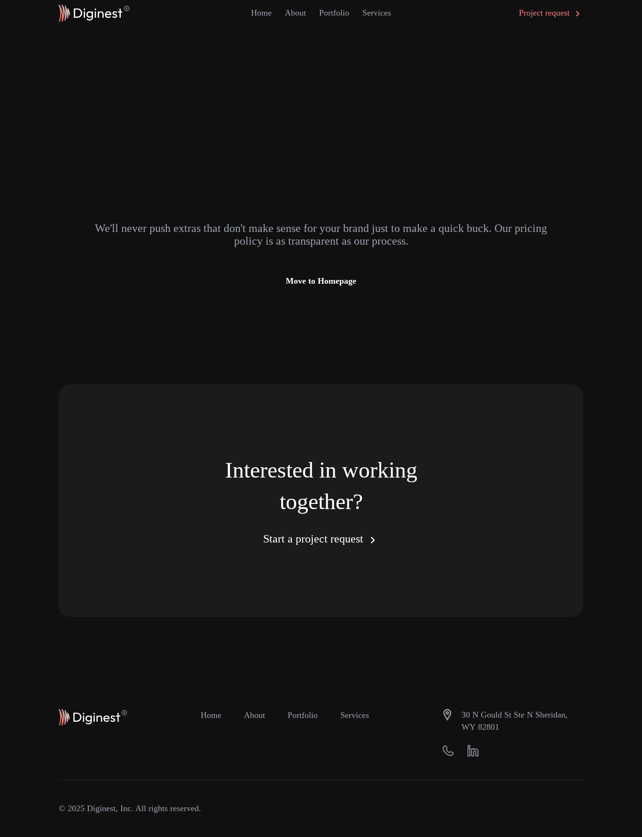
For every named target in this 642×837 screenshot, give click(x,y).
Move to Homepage (321, 281)
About (295, 12)
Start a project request (314, 539)
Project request (545, 12)
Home (261, 12)
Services (354, 715)
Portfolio (334, 12)
